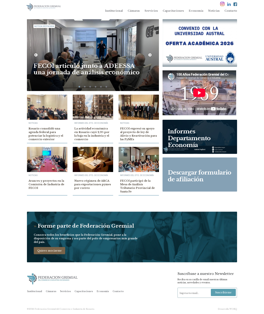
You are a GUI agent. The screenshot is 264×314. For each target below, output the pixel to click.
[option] (93, 55)
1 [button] (79, 87)
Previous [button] (36, 55)
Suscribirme (223, 292)
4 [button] (95, 87)
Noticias (214, 10)
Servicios (151, 10)
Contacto (230, 10)
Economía (196, 10)
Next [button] (150, 55)
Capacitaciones (173, 10)
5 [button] (101, 87)
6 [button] (106, 87)
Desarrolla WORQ (227, 309)
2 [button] (85, 87)
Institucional (114, 10)
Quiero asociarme (49, 250)
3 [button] (90, 87)
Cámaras (134, 10)
